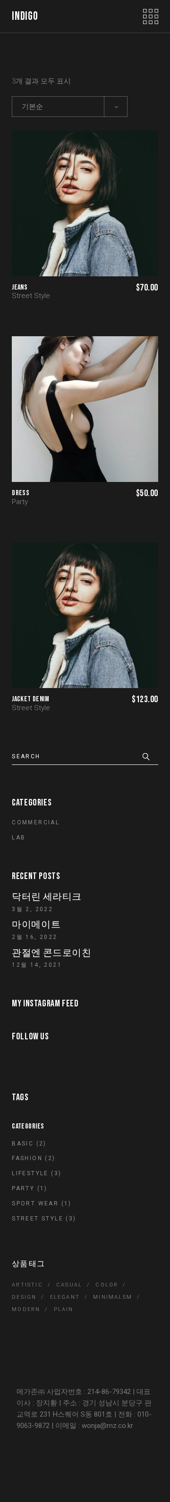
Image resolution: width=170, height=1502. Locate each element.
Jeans (19, 287)
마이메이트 (36, 924)
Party (20, 502)
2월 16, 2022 (34, 937)
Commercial (36, 822)
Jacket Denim (30, 699)
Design (24, 1297)
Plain (64, 1309)
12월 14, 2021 (37, 965)
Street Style (31, 295)
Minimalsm (112, 1297)
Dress (20, 493)
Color (106, 1285)
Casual (69, 1285)
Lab (19, 837)
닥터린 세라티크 (47, 897)
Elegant (65, 1297)
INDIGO (25, 16)
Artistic (27, 1285)
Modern (26, 1309)
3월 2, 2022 (32, 909)
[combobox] (70, 106)
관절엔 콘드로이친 (51, 953)
